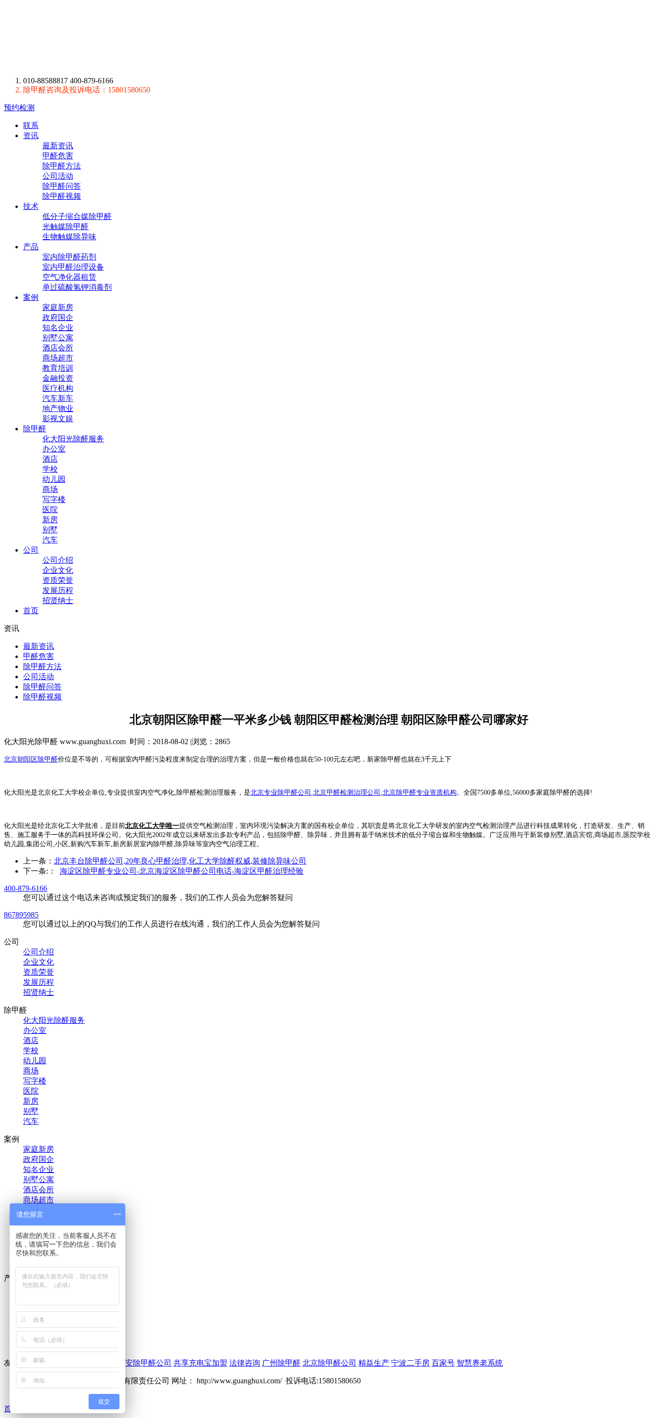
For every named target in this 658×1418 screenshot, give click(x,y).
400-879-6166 (25, 888)
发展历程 (57, 590)
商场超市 (57, 358)
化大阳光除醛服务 (73, 439)
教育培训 (57, 368)
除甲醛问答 (61, 186)
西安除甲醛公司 (144, 1363)
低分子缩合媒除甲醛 (77, 216)
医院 (50, 509)
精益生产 (373, 1363)
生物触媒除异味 (69, 236)
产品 (31, 247)
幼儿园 (54, 479)
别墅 (50, 530)
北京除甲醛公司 (329, 1363)
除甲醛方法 (61, 166)
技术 (31, 206)
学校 (50, 469)
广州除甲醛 (281, 1363)
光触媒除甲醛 (65, 226)
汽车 (50, 540)
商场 (50, 489)
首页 (31, 610)
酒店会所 (57, 348)
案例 (31, 297)
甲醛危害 (57, 156)
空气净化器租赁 (69, 277)
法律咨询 (244, 1363)
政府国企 (57, 317)
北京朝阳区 (21, 759)
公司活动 (57, 176)
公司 (31, 550)
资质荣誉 (57, 580)
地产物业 (57, 408)
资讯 (31, 135)
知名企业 (57, 327)
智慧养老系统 (480, 1363)
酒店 (50, 459)
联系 (31, 125)
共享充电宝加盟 (200, 1363)
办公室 (54, 449)
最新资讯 (57, 146)
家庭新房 (57, 307)
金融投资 (57, 378)
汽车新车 (57, 398)
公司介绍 (57, 560)
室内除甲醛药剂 (69, 257)
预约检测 (19, 107)
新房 (50, 520)
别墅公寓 (57, 338)
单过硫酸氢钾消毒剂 (77, 287)
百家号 (443, 1363)
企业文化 (57, 570)
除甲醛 (93, 38)
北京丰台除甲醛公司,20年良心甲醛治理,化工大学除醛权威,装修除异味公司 (180, 861)
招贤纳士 (57, 600)
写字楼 (54, 499)
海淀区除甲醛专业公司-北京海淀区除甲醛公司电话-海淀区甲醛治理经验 (181, 871)
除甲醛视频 (61, 196)
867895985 (21, 915)
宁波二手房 (410, 1363)
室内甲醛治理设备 (73, 267)
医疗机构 (57, 388)
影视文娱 (57, 418)
